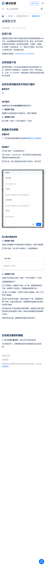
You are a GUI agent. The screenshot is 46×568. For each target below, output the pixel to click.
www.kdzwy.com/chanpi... (25, 54)
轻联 (9, 3)
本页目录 (41, 561)
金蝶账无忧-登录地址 (33, 138)
